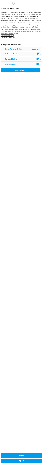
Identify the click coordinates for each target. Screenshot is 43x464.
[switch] (38, 53)
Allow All (21, 455)
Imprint (4, 40)
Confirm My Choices (20, 70)
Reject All (21, 461)
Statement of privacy (8, 37)
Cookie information (7, 35)
